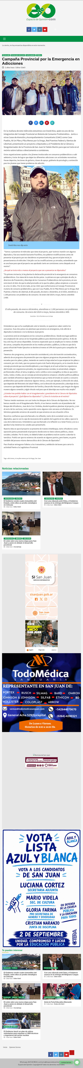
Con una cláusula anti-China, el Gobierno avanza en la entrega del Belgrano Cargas (61, 502)
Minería (18, 538)
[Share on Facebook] (31, 124)
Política (39, 55)
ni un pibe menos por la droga (24, 458)
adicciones (10, 458)
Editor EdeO (20, 67)
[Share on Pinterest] (47, 124)
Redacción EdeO (59, 1004)
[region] (41, 692)
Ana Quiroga (17, 547)
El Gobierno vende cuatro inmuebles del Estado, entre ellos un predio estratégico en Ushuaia (20, 503)
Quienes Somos (15, 1047)
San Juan (38, 458)
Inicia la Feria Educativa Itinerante (58, 1002)
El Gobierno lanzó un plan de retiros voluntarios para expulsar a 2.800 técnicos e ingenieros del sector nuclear (21, 1033)
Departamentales (49, 997)
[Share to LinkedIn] (41, 124)
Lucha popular (30, 55)
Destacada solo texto (17, 55)
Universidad (60, 997)
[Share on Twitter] (36, 124)
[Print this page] (52, 124)
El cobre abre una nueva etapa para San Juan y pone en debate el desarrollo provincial (20, 543)
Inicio (5, 1047)
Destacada (6, 55)
